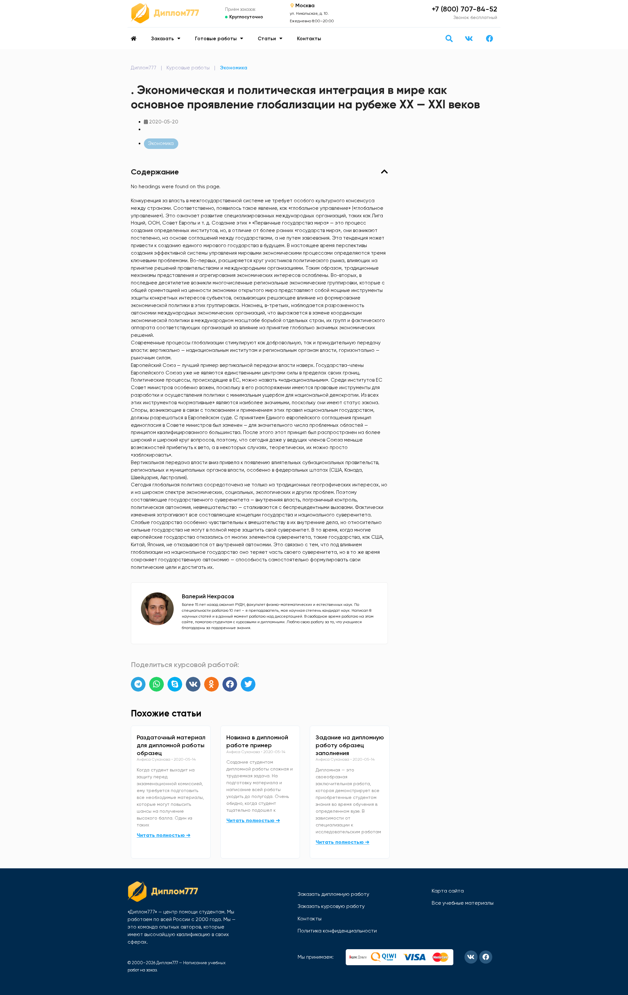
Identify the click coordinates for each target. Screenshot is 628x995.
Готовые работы (216, 39)
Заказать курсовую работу (331, 906)
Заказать (162, 39)
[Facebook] (489, 38)
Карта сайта (448, 891)
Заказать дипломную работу (333, 894)
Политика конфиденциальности (337, 931)
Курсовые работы (188, 68)
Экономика (233, 68)
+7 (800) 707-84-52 (464, 9)
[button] (449, 38)
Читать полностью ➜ (163, 835)
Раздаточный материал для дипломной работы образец (171, 745)
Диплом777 (143, 68)
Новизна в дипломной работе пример (257, 741)
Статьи (267, 39)
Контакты (309, 39)
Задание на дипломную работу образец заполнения (350, 745)
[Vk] (469, 38)
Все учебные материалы (463, 903)
